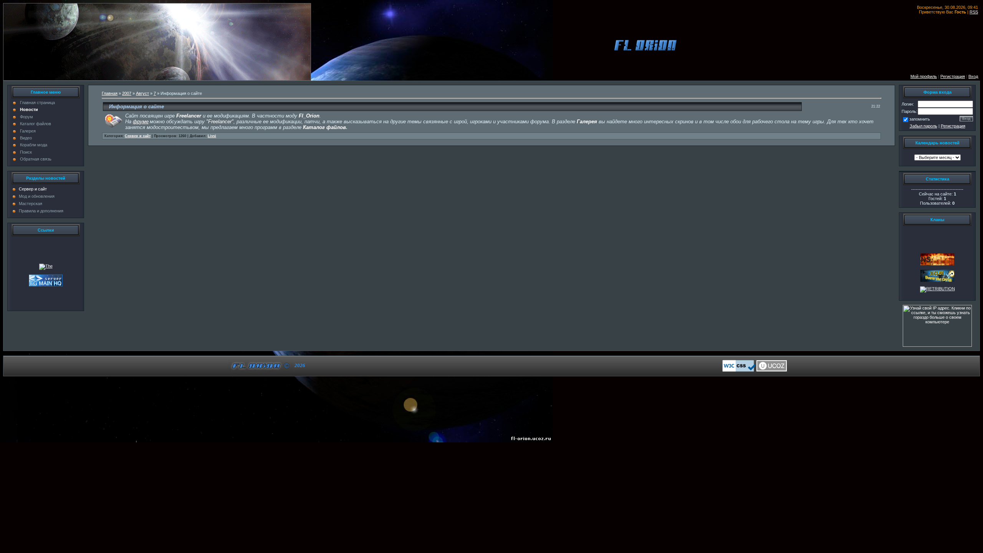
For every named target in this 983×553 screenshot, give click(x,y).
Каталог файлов (35, 123)
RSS (974, 12)
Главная (109, 93)
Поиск (26, 152)
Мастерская (30, 203)
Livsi (212, 136)
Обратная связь (35, 159)
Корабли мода (33, 144)
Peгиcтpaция (952, 76)
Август (142, 93)
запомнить (919, 119)
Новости (29, 109)
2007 (126, 93)
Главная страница (37, 102)
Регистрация (953, 126)
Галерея (28, 131)
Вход (973, 76)
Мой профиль (923, 76)
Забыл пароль (923, 126)
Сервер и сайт (33, 189)
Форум (26, 116)
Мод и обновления (37, 196)
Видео (26, 138)
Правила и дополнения (41, 211)
